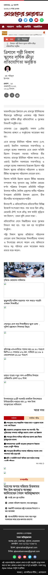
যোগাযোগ (42, 572)
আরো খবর (39, 410)
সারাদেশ (10, 26)
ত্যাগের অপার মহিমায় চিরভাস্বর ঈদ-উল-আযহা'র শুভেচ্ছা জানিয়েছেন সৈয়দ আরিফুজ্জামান (22, 490)
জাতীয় (19, 26)
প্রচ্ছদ (11, 39)
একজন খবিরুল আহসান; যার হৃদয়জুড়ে (22, 503)
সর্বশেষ (13, 418)
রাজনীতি (27, 26)
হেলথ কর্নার (8, 37)
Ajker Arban (7, 568)
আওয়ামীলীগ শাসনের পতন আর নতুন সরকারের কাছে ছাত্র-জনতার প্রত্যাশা (20, 518)
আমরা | (20, 572)
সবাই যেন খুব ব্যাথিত (15, 497)
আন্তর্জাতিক (37, 26)
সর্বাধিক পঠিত (34, 418)
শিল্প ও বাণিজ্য (21, 37)
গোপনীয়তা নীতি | (30, 572)
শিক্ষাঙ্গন (24, 39)
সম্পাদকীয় (34, 37)
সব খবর (39, 463)
